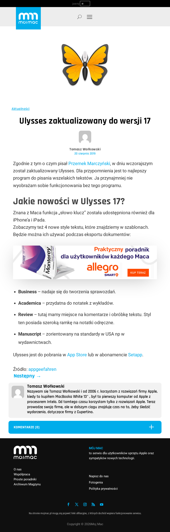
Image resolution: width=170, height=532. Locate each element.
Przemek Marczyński (89, 163)
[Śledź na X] (76, 504)
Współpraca (22, 474)
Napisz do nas (99, 476)
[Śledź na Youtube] (101, 504)
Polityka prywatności (103, 489)
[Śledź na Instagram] (85, 504)
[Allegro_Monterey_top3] (85, 277)
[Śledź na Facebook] (68, 504)
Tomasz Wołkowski (85, 149)
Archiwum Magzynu (27, 484)
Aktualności (21, 109)
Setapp (135, 354)
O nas (18, 469)
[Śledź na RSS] (93, 504)
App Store (77, 354)
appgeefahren (42, 369)
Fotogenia (96, 482)
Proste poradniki (25, 479)
